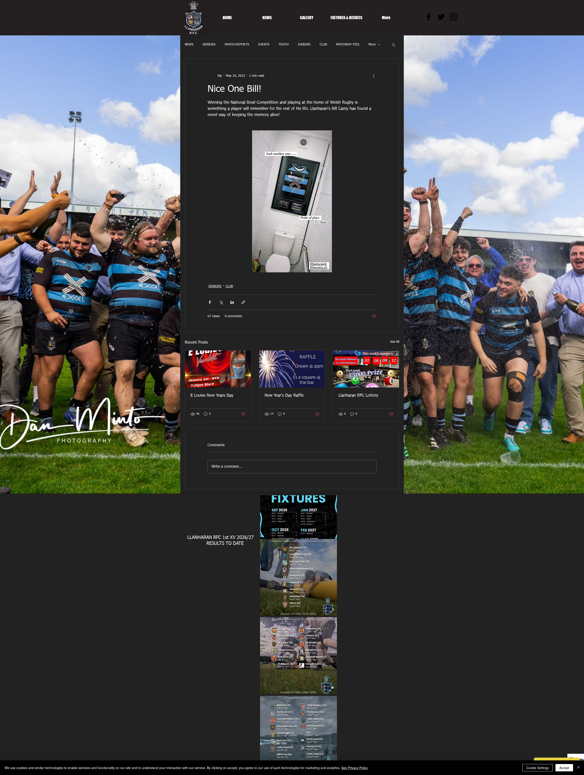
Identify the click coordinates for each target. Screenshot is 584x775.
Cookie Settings (537, 767)
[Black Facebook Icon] (428, 17)
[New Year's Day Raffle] (292, 369)
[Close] (578, 767)
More (371, 44)
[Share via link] (243, 302)
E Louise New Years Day (211, 395)
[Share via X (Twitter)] (221, 302)
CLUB (323, 44)
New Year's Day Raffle (284, 395)
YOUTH (284, 44)
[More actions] (373, 76)
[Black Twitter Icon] (441, 17)
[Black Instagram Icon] (454, 17)
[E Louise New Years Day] (218, 369)
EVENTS (263, 44)
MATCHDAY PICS (347, 44)
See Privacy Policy (354, 767)
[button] (393, 44)
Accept (564, 767)
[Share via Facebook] (210, 302)
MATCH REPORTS (237, 44)
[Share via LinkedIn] (232, 302)
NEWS (189, 44)
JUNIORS (304, 44)
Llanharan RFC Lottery (358, 395)
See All (394, 341)
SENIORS (209, 44)
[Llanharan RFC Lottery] (366, 369)
